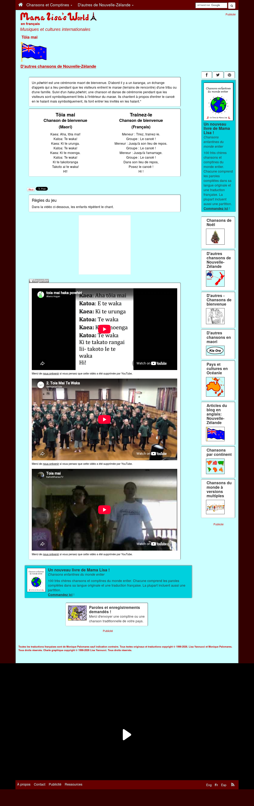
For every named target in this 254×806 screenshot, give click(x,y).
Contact (39, 784)
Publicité (55, 784)
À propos (23, 784)
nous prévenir (51, 373)
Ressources (73, 784)
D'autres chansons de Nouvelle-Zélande (58, 66)
